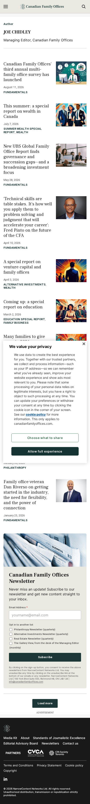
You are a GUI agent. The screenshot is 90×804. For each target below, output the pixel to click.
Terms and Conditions (18, 765)
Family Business (16, 322)
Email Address (18, 607)
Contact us (70, 743)
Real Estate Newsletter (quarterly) (34, 638)
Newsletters (50, 743)
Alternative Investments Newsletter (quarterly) (41, 634)
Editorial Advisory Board (20, 743)
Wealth (22, 132)
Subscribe (45, 657)
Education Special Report (24, 319)
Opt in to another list (21, 624)
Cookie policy (74, 765)
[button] (5, 6)
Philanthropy (14, 467)
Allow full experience (45, 451)
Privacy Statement (49, 765)
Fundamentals (15, 92)
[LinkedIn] (5, 779)
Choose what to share (45, 438)
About (25, 738)
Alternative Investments (24, 284)
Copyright (10, 770)
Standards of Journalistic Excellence (59, 738)
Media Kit (10, 738)
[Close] (84, 344)
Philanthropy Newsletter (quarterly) (34, 629)
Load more (45, 703)
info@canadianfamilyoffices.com (26, 681)
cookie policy (36, 414)
